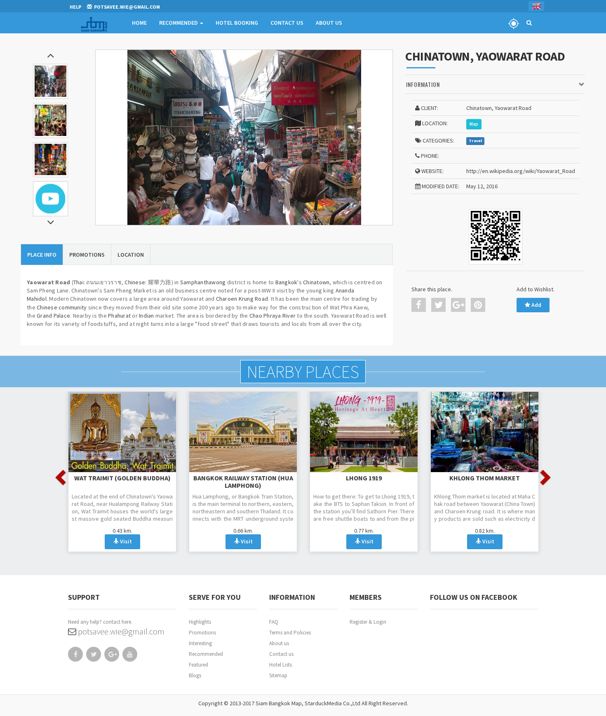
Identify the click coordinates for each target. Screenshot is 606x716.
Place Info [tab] (41, 254)
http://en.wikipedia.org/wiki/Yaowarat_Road (520, 171)
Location (130, 254)
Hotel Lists (280, 664)
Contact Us (286, 22)
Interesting (200, 643)
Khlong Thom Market (484, 478)
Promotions (202, 632)
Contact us (281, 654)
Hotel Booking (237, 22)
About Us (329, 22)
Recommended (179, 22)
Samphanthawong (203, 282)
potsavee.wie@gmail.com (120, 631)
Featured (198, 664)
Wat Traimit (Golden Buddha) (122, 478)
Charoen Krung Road (242, 298)
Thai (78, 282)
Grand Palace (53, 315)
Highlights (200, 621)
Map (474, 124)
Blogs (195, 675)
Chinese (134, 282)
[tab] (495, 84)
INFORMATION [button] (423, 84)
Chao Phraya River (272, 315)
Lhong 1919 (364, 478)
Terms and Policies (290, 632)
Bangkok (286, 282)
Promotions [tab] (87, 254)
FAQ (273, 621)
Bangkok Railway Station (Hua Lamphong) (243, 481)
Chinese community (62, 307)
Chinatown (316, 282)
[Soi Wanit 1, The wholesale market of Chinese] (244, 137)
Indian (146, 315)
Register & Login (368, 621)
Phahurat (119, 315)
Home (139, 22)
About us (279, 643)
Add (535, 305)
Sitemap (278, 675)
